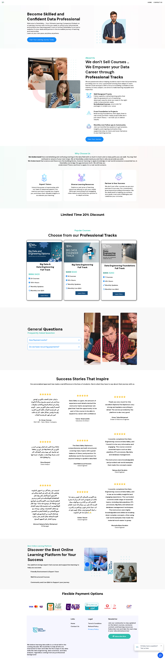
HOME (150, 2)
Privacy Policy (93, 629)
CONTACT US (158, 2)
